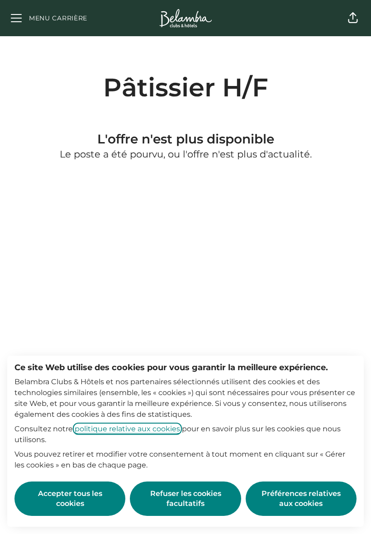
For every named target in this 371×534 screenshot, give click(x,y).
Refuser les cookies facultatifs (185, 498)
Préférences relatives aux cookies (301, 498)
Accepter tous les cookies (70, 498)
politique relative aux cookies (127, 428)
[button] (353, 18)
